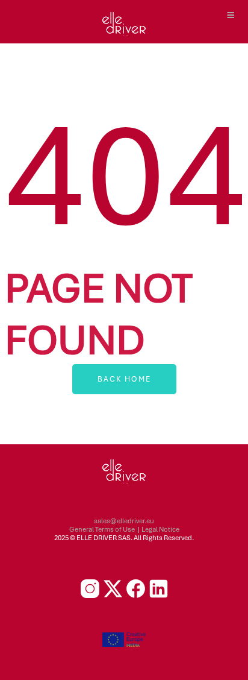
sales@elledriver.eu (124, 521)
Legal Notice (160, 529)
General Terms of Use (102, 529)
